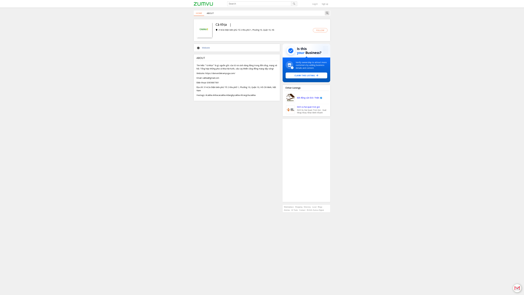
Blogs (320, 207)
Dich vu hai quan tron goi (308, 106)
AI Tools (294, 210)
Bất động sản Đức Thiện (308, 97)
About (210, 13)
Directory (307, 207)
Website (206, 47)
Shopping (298, 207)
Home (199, 13)
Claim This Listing (304, 75)
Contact (302, 210)
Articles (287, 210)
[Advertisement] (306, 160)
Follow (320, 30)
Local (314, 207)
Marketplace (289, 207)
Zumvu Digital (318, 210)
